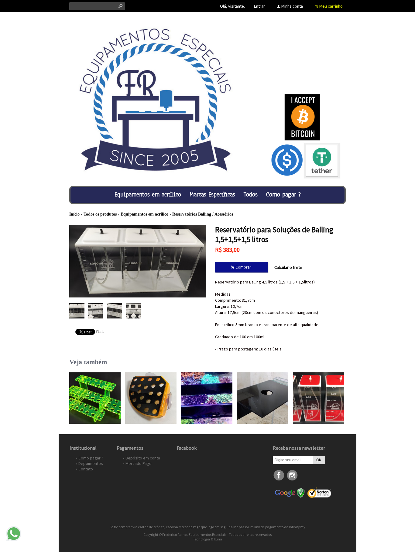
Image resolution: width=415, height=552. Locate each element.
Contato (85, 469)
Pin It (100, 331)
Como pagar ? (283, 194)
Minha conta (292, 6)
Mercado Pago (138, 463)
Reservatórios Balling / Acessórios (202, 214)
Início (74, 214)
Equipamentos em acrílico (148, 194)
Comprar (242, 267)
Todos (251, 194)
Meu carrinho (331, 6)
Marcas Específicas (212, 194)
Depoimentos (90, 463)
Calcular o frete (288, 267)
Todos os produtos (100, 214)
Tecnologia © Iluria (207, 539)
